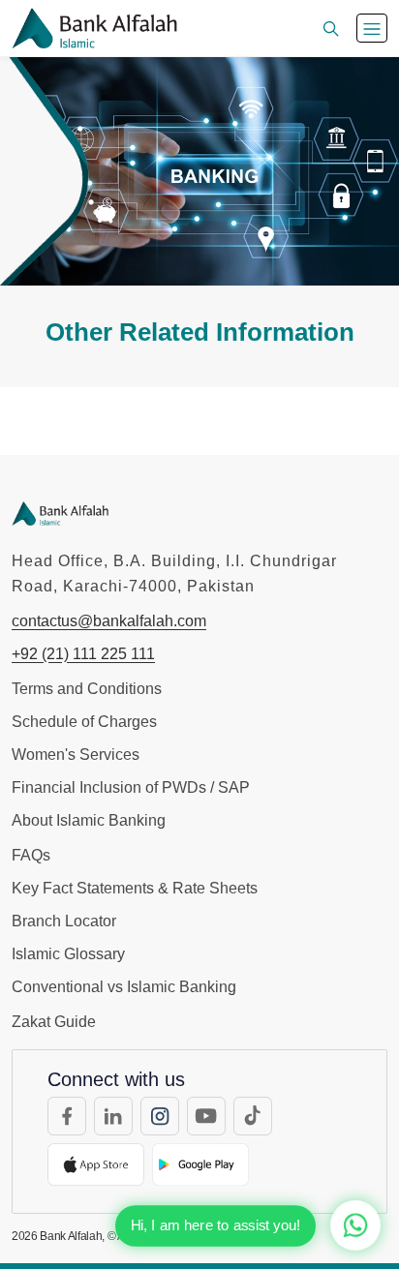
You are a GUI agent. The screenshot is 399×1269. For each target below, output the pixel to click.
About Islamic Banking (89, 820)
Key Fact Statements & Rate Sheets (135, 888)
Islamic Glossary (68, 954)
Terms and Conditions (87, 688)
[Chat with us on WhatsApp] (355, 1225)
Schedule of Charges (84, 721)
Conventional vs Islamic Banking (124, 987)
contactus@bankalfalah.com (109, 621)
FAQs (31, 855)
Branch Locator (64, 921)
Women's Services (75, 754)
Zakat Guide (54, 1021)
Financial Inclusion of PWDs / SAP (131, 787)
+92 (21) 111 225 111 (83, 654)
